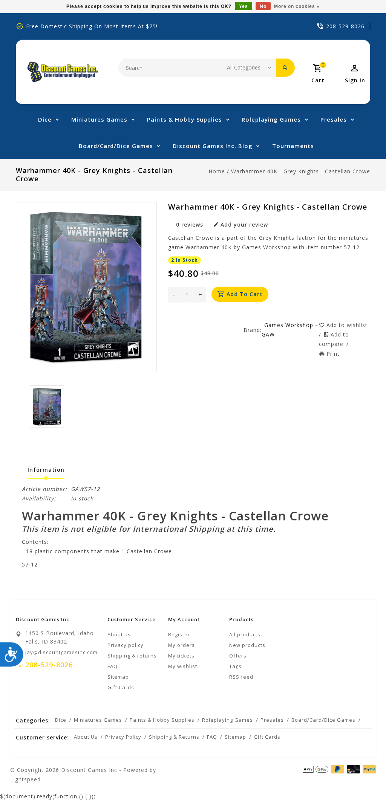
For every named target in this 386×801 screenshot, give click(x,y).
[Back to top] (363, 778)
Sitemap (118, 676)
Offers (238, 655)
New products (247, 645)
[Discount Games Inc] (62, 72)
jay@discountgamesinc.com (61, 652)
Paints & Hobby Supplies (184, 119)
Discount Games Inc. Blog (213, 146)
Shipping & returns (132, 655)
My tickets (181, 655)
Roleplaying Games (271, 119)
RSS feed (241, 676)
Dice (45, 119)
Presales (333, 119)
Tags (235, 666)
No (263, 6)
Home (216, 171)
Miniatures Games (99, 119)
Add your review (244, 224)
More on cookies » (297, 6)
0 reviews (189, 224)
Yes (243, 6)
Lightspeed (25, 779)
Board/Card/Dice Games (116, 146)
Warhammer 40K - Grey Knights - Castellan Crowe (300, 171)
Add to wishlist (347, 325)
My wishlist (182, 666)
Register (179, 634)
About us (119, 634)
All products (244, 634)
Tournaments (293, 146)
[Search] (285, 68)
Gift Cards (120, 687)
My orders (181, 645)
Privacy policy (125, 645)
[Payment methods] (368, 769)
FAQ (112, 666)
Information (46, 469)
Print (333, 353)
